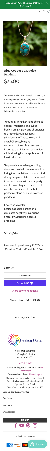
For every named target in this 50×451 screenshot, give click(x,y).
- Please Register (35, 374)
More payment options (25, 290)
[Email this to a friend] (38, 300)
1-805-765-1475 (25, 363)
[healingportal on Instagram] (35, 425)
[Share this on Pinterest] (34, 300)
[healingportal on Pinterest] (28, 425)
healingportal (21, 12)
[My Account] (2, 12)
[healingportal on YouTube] (21, 425)
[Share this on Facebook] (31, 300)
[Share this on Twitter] (27, 300)
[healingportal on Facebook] (16, 425)
